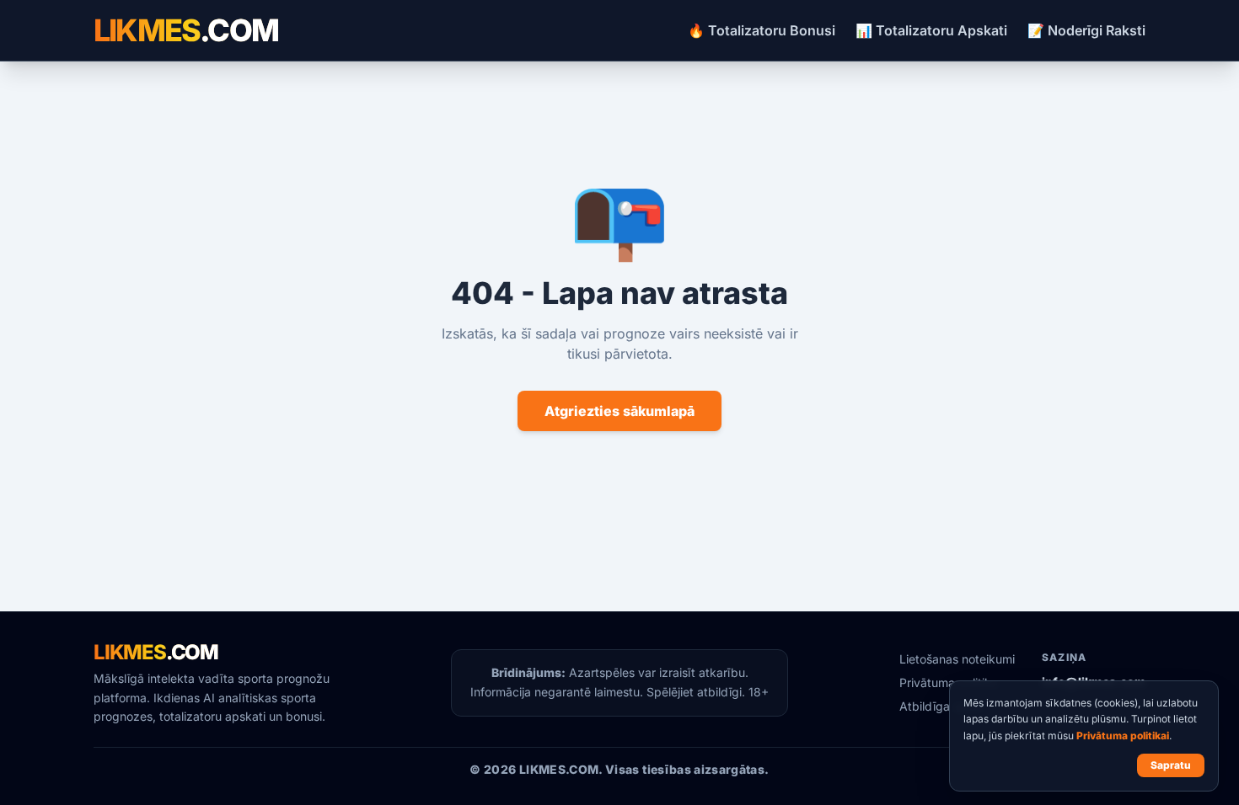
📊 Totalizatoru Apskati (931, 30)
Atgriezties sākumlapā (619, 410)
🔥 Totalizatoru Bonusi (761, 30)
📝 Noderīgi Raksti (1086, 30)
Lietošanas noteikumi (957, 659)
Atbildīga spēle (941, 706)
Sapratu (1170, 765)
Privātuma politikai (1122, 735)
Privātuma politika (948, 682)
